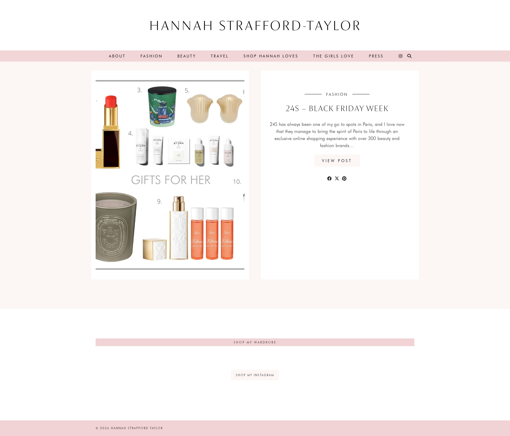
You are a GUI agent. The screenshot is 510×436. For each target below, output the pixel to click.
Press (376, 55)
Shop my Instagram (255, 375)
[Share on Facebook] (329, 178)
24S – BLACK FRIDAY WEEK (337, 109)
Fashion (151, 55)
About (117, 55)
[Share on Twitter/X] (337, 178)
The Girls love (333, 55)
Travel (220, 55)
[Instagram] (401, 56)
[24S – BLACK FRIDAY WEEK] (178, 174)
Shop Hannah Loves (270, 55)
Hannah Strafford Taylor (137, 428)
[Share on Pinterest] (344, 178)
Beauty (186, 55)
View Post (337, 160)
